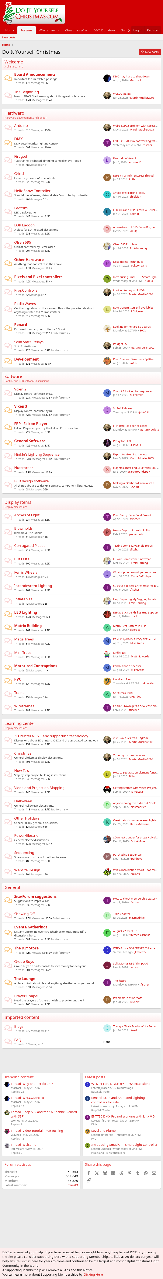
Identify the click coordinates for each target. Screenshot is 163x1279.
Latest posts (95, 1076)
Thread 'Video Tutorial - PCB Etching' (37, 1130)
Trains (19, 692)
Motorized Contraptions (35, 665)
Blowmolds (23, 528)
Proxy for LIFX (122, 441)
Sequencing (24, 852)
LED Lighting (25, 612)
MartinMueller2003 (142, 98)
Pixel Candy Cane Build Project (132, 515)
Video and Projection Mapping (39, 787)
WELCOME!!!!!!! (122, 93)
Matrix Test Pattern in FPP (129, 626)
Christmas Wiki (76, 30)
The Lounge (24, 978)
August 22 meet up (125, 931)
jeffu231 (144, 412)
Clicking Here (93, 1274)
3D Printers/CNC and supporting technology (51, 735)
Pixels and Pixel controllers (38, 276)
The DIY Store (26, 948)
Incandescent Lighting (33, 585)
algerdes (134, 630)
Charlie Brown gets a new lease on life (136, 706)
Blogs (18, 1026)
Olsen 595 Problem (125, 244)
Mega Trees (24, 639)
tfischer (147, 145)
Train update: (121, 914)
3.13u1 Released (123, 408)
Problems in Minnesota (127, 998)
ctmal (133, 1030)
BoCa (142, 330)
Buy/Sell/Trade (100, 1092)
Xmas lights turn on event (129, 755)
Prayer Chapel (26, 995)
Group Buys (24, 961)
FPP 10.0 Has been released (130, 426)
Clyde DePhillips (141, 576)
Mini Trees (22, 652)
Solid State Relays (29, 341)
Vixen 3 (20, 406)
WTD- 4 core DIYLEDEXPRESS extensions (120, 1083)
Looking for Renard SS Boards (132, 327)
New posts (8, 37)
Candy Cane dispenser (127, 666)
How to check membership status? (135, 898)
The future (119, 981)
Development (26, 359)
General (12, 887)
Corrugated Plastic (29, 545)
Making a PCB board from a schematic (137, 483)
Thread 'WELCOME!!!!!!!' (28, 1097)
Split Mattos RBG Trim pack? (130, 963)
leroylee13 (134, 162)
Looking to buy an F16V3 (129, 290)
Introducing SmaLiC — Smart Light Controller (124, 1144)
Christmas (22, 753)
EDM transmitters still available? (133, 307)
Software (13, 376)
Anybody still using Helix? (129, 193)
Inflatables (23, 599)
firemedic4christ (139, 935)
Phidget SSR (120, 344)
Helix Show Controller (32, 190)
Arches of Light (26, 514)
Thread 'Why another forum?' (32, 1083)
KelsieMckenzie (139, 824)
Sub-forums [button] (60, 333)
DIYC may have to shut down (131, 76)
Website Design (27, 870)
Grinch (19, 173)
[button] (59, 30)
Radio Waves (25, 303)
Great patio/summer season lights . (135, 820)
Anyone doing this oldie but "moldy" (136, 803)
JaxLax (134, 967)
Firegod (20, 156)
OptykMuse (138, 841)
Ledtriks (21, 207)
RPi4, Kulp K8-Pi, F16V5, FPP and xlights (137, 639)
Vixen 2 (20, 389)
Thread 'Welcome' (24, 1144)
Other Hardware (29, 259)
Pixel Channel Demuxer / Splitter (133, 359)
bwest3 (72, 1185)
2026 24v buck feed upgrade (131, 738)
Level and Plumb (123, 679)
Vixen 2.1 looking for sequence (132, 391)
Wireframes (24, 705)
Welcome (13, 62)
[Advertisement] (79, 1058)
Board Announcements (34, 74)
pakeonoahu (139, 265)
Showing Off (24, 913)
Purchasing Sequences (127, 854)
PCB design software (31, 481)
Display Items (17, 502)
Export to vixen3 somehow (130, 454)
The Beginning (26, 91)
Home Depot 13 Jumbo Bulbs (131, 530)
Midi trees (119, 652)
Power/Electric (26, 835)
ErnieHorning (138, 248)
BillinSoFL (135, 445)
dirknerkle (147, 683)
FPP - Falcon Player (31, 423)
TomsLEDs (137, 791)
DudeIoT (149, 281)
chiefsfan (135, 196)
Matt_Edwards (140, 656)
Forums (26, 30)
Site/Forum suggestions (35, 896)
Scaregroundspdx (139, 471)
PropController (26, 290)
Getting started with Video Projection (136, 788)
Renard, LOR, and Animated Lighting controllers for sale (118, 1099)
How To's (21, 770)
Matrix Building (28, 625)
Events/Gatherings (30, 927)
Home (9, 30)
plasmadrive (138, 807)
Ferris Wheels (25, 572)
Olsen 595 (22, 242)
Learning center (19, 723)
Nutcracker (23, 467)
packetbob (136, 534)
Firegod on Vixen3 (124, 158)
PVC (17, 679)
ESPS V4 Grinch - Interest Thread (133, 175)
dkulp (134, 231)
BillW (132, 776)
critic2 (133, 616)
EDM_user (137, 311)
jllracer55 (140, 952)
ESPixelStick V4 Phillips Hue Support (135, 612)
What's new (47, 30)
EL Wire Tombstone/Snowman (132, 559)
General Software (29, 440)
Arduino (21, 125)
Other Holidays (26, 818)
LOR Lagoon (24, 225)
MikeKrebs (136, 395)
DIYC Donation (104, 30)
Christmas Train (123, 693)
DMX (18, 138)
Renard (20, 324)
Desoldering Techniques (128, 262)
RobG (132, 363)
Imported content (21, 1017)
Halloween (23, 801)
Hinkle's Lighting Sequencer (37, 454)
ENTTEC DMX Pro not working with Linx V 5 (123, 1116)
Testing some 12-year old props (133, 546)
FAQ (17, 1039)
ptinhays (136, 859)
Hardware (14, 113)
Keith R (134, 214)
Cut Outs (21, 558)
